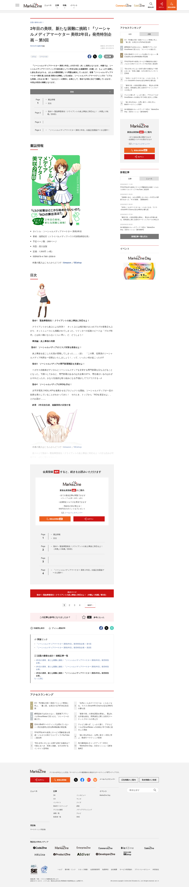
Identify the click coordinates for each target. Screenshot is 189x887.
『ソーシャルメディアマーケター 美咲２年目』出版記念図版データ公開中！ (79, 130)
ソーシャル (43, 56)
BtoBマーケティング (60, 806)
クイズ (78, 802)
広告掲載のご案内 (128, 779)
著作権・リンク (70, 869)
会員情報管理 (95, 869)
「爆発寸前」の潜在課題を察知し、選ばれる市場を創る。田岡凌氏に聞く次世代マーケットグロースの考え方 (95, 716)
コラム (33, 56)
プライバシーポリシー (142, 869)
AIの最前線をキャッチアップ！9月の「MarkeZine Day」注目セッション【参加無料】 (95, 746)
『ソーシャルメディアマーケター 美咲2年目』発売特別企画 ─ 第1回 (63, 643)
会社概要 (114, 869)
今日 (130, 34)
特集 (64, 5)
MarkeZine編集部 (36, 46)
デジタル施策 (58, 809)
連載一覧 (56, 813)
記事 (57, 5)
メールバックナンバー (74, 512)
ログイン (90, 519)
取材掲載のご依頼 (149, 779)
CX (54, 799)
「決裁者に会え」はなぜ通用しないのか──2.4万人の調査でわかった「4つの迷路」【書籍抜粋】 (139, 198)
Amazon (67, 262)
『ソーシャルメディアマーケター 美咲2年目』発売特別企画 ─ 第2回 (63, 647)
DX (54, 795)
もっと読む (38, 678)
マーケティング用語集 (38, 829)
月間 (149, 34)
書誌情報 (51, 99)
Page (38, 112)
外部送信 (156, 869)
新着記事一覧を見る (139, 236)
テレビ (78, 813)
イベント (74, 5)
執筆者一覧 (57, 817)
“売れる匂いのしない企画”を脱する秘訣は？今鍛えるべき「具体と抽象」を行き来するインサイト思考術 (52, 746)
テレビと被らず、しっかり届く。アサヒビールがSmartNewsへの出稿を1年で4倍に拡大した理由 (95, 727)
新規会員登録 (55, 519)
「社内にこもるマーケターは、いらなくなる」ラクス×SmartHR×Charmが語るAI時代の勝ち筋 (95, 706)
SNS (78, 817)
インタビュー (81, 795)
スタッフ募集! (83, 869)
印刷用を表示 (39, 628)
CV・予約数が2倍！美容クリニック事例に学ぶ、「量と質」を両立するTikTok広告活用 (51, 706)
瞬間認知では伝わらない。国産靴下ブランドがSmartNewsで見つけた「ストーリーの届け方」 (51, 716)
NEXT (90, 605)
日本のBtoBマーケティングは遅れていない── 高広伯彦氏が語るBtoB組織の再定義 (51, 725)
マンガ (78, 799)
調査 (78, 806)
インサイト (57, 802)
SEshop (78, 262)
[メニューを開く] (17, 5)
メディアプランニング (84, 809)
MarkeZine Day (105, 795)
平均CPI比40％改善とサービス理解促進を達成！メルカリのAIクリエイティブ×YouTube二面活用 (52, 735)
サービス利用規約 (126, 869)
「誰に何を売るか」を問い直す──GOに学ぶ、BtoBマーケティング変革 (95, 736)
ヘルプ (60, 869)
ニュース (48, 5)
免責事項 (105, 869)
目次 (72, 91)
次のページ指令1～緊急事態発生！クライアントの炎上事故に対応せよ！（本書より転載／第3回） (72, 593)
